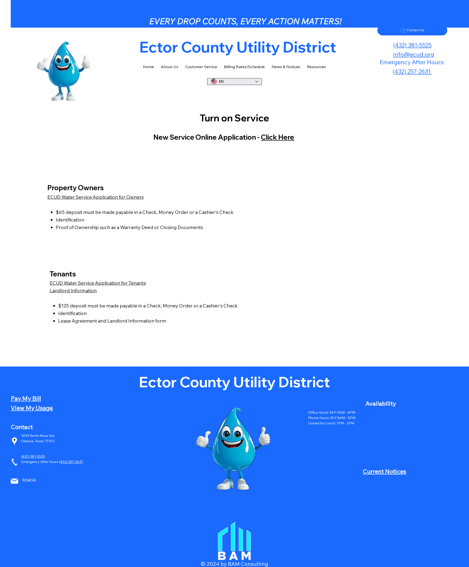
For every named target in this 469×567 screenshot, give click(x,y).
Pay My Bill (26, 398)
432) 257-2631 (71, 462)
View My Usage (32, 407)
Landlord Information (73, 290)
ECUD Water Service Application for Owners (95, 197)
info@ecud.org (413, 54)
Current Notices (384, 471)
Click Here (277, 137)
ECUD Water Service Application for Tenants (98, 283)
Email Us (29, 479)
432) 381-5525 (413, 45)
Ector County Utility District (234, 382)
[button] (286, 67)
